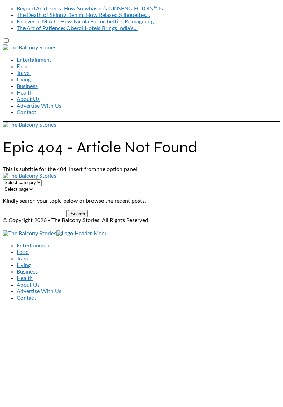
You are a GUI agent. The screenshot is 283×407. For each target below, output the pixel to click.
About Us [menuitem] (28, 285)
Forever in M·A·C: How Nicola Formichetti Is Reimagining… (87, 21)
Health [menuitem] (25, 278)
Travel (24, 73)
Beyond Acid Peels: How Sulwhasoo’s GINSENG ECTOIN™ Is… (92, 8)
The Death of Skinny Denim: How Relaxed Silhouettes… (83, 15)
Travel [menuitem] (24, 258)
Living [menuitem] (24, 265)
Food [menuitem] (23, 252)
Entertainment (34, 60)
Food (23, 66)
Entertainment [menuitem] (34, 245)
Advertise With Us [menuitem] (39, 291)
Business (27, 86)
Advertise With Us (39, 106)
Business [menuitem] (27, 272)
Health (25, 93)
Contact (26, 112)
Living (24, 79)
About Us (28, 99)
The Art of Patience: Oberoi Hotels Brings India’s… (77, 28)
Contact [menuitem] (26, 298)
